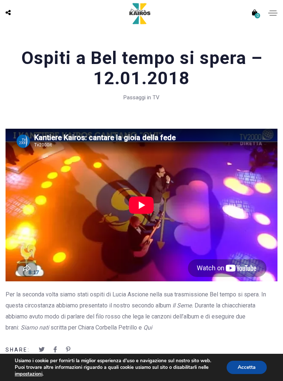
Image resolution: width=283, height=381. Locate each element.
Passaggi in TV (141, 97)
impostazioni (28, 374)
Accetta (247, 367)
